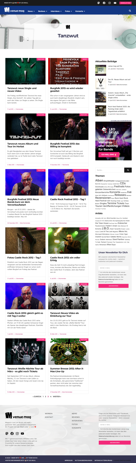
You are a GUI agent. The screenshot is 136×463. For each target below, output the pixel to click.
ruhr (108, 201)
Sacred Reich (105, 237)
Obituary (112, 234)
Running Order (115, 201)
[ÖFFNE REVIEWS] (46, 11)
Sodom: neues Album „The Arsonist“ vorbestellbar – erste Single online (119, 95)
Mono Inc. (123, 231)
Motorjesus (105, 234)
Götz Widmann (122, 226)
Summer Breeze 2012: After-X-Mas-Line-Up (67, 370)
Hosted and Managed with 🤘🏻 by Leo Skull (20, 460)
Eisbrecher (122, 223)
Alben (99, 180)
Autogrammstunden (122, 181)
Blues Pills (119, 218)
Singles (103, 203)
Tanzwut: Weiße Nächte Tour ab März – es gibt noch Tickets (25, 370)
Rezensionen (103, 197)
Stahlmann (109, 239)
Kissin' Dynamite (115, 229)
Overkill (98, 237)
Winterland (102, 244)
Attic (105, 218)
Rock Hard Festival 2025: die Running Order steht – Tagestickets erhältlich (119, 109)
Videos (125, 206)
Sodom (102, 239)
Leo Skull (20, 427)
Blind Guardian (111, 218)
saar (122, 201)
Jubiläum (124, 189)
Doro (116, 223)
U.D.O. (125, 242)
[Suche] (128, 170)
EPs (109, 187)
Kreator (123, 229)
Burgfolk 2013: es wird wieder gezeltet (66, 89)
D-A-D (102, 221)
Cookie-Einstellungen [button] (122, 460)
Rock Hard (119, 198)
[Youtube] (115, 2)
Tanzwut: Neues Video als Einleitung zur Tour (64, 314)
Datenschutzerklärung (106, 279)
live (129, 192)
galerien (99, 189)
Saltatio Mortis (116, 237)
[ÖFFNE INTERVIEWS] (61, 11)
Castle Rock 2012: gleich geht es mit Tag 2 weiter (25, 314)
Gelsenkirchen (109, 189)
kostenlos (124, 192)
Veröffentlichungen (112, 206)
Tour (127, 203)
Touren (98, 206)
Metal (96, 195)
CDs (123, 183)
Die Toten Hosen (102, 223)
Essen (112, 187)
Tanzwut (109, 242)
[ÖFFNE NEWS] (34, 11)
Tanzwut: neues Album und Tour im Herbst (22, 145)
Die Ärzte (111, 223)
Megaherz (115, 231)
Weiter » (57, 396)
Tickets (120, 203)
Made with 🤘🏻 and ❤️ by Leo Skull (16, 3)
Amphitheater (109, 181)
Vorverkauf (98, 208)
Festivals (119, 186)
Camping (110, 184)
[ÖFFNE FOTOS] (71, 11)
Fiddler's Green (111, 226)
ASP (102, 218)
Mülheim (105, 195)
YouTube (103, 208)
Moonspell (98, 234)
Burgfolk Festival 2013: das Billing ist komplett (64, 145)
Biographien (104, 184)
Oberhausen (111, 195)
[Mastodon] (98, 2)
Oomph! (117, 234)
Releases (120, 194)
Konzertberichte (102, 192)
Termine (111, 203)
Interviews (118, 189)
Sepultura (124, 237)
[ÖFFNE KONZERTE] (84, 11)
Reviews (128, 195)
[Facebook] (104, 2)
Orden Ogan (123, 234)
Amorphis (98, 218)
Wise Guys (111, 244)
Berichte (98, 184)
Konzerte (115, 192)
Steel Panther (118, 239)
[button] (130, 11)
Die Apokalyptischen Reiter (121, 221)
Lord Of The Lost (106, 231)
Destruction (108, 221)
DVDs (105, 187)
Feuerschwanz (100, 226)
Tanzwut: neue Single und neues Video (21, 89)
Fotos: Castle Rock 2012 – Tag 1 (24, 257)
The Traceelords (118, 242)
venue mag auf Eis (115, 66)
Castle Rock (116, 184)
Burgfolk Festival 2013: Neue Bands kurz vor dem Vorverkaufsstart (23, 202)
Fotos (127, 186)
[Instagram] (109, 2)
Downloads (99, 187)
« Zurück (37, 396)
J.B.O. (106, 228)
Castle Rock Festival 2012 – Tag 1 (68, 199)
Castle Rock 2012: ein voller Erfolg (65, 259)
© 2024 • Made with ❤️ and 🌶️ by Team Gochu (21, 458)
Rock (112, 198)
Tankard (103, 242)
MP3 (100, 195)
